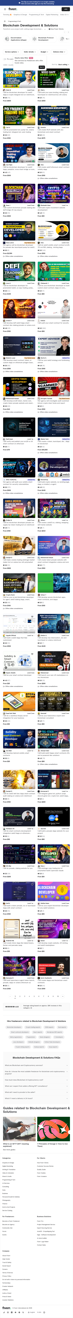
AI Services (6, 1183)
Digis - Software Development (46, 1235)
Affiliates (5, 1290)
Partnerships (6, 1283)
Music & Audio (7, 1176)
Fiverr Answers (42, 1176)
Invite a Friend (6, 1293)
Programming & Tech (36, 14)
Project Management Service (46, 1224)
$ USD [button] (39, 1312)
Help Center (6, 1259)
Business (5, 1193)
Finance (4, 1203)
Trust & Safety (6, 1262)
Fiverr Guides (41, 1173)
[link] (5, 21)
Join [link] (65, 9)
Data (3, 1190)
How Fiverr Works (57, 29)
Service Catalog (7, 1210)
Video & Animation (8, 1173)
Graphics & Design (20, 14)
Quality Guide (41, 1169)
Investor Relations (7, 1300)
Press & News (6, 1296)
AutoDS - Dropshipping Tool (45, 1231)
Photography (6, 1200)
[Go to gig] (19, 78)
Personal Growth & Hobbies (11, 1197)
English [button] (32, 1312)
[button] (5, 9)
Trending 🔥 (7, 14)
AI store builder (42, 1238)
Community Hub (7, 1228)
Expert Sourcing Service (44, 1228)
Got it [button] (42, 67)
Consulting (5, 1186)
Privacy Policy (6, 1276)
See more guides (9, 1150)
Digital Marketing (52, 14)
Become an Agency (8, 1224)
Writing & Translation (8, 1169)
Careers (5, 1269)
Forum (4, 1231)
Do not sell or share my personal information (16, 1279)
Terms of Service (7, 1272)
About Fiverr (6, 1255)
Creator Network (7, 1286)
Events (4, 1235)
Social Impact (6, 1266)
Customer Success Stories (45, 1166)
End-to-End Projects (8, 1207)
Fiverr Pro (40, 1221)
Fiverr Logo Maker (43, 1241)
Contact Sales (41, 1245)
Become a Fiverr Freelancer (11, 1221)
